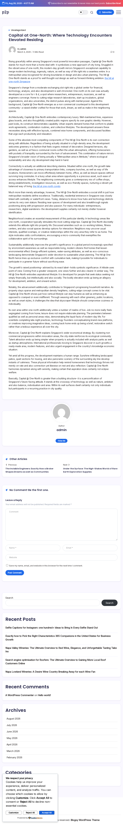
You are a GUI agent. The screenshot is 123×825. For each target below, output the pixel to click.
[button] (83, 12)
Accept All (47, 812)
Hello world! (44, 695)
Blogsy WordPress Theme (85, 819)
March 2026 (13, 751)
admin (23, 49)
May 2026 (12, 738)
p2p (5, 12)
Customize (14, 812)
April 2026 (12, 744)
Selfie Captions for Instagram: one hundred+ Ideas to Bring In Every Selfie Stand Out (51, 627)
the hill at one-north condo (47, 186)
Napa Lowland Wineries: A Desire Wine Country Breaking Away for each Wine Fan (50, 671)
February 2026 (14, 757)
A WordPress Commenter (19, 695)
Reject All (30, 812)
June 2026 (12, 731)
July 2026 (12, 725)
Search (9, 597)
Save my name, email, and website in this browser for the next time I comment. (46, 566)
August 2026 (13, 718)
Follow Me (61, 441)
